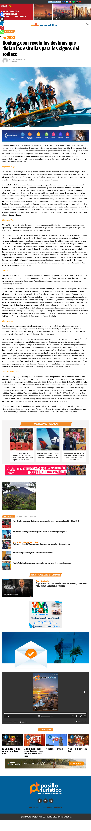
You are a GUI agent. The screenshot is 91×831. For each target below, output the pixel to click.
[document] (45, 415)
